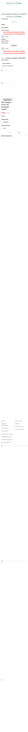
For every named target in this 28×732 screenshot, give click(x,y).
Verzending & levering (7, 434)
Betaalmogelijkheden (6, 439)
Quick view (7, 96)
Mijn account (18, 421)
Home (2, 58)
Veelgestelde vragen (6, 436)
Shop (14, 21)
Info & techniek (5, 30)
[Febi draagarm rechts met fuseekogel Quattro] (7, 75)
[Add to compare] (3, 96)
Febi (4, 128)
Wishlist (17, 423)
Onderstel (5, 122)
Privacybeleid (4, 431)
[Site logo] (4, 19)
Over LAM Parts (19, 429)
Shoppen (14, 45)
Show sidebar (6, 63)
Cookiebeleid (4, 428)
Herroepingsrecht (5, 442)
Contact (3, 421)
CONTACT (4, 10)
